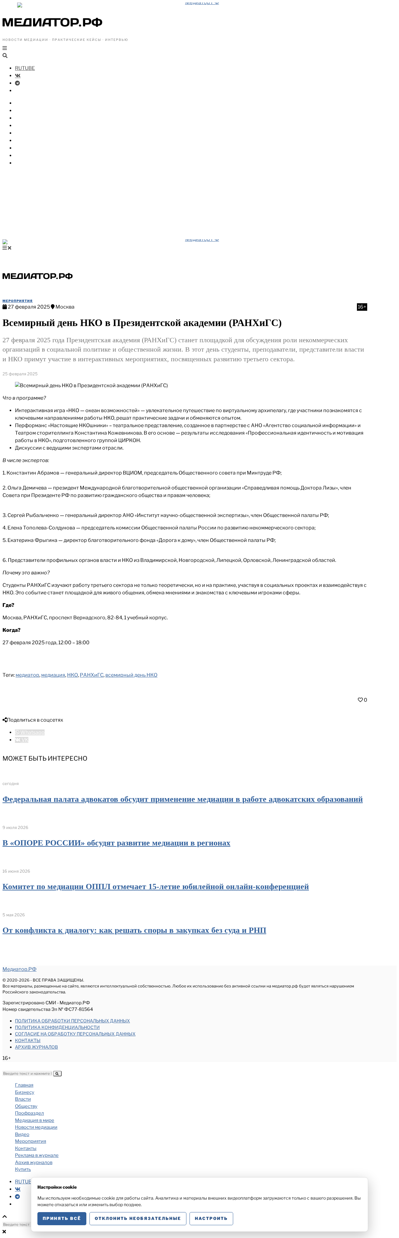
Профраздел (31, 125)
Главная (24, 1085)
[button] (57, 1073)
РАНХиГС (91, 675)
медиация (53, 675)
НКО (72, 675)
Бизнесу (25, 103)
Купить (24, 163)
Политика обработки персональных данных (72, 1020)
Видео (23, 148)
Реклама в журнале (37, 1155)
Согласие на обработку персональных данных (75, 1033)
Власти (24, 110)
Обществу (28, 118)
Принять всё (62, 1218)
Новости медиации (40, 140)
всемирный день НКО (131, 675)
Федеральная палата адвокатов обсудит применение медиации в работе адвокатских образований (182, 799)
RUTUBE (25, 68)
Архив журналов (36, 1047)
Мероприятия (32, 155)
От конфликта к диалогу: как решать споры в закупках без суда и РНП (134, 930)
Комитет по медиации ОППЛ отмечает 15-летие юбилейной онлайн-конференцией (155, 886)
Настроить (211, 1218)
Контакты (28, 1040)
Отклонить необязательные (138, 1218)
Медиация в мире (37, 133)
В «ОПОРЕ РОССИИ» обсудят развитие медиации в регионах (116, 842)
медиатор (27, 675)
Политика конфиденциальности (57, 1027)
